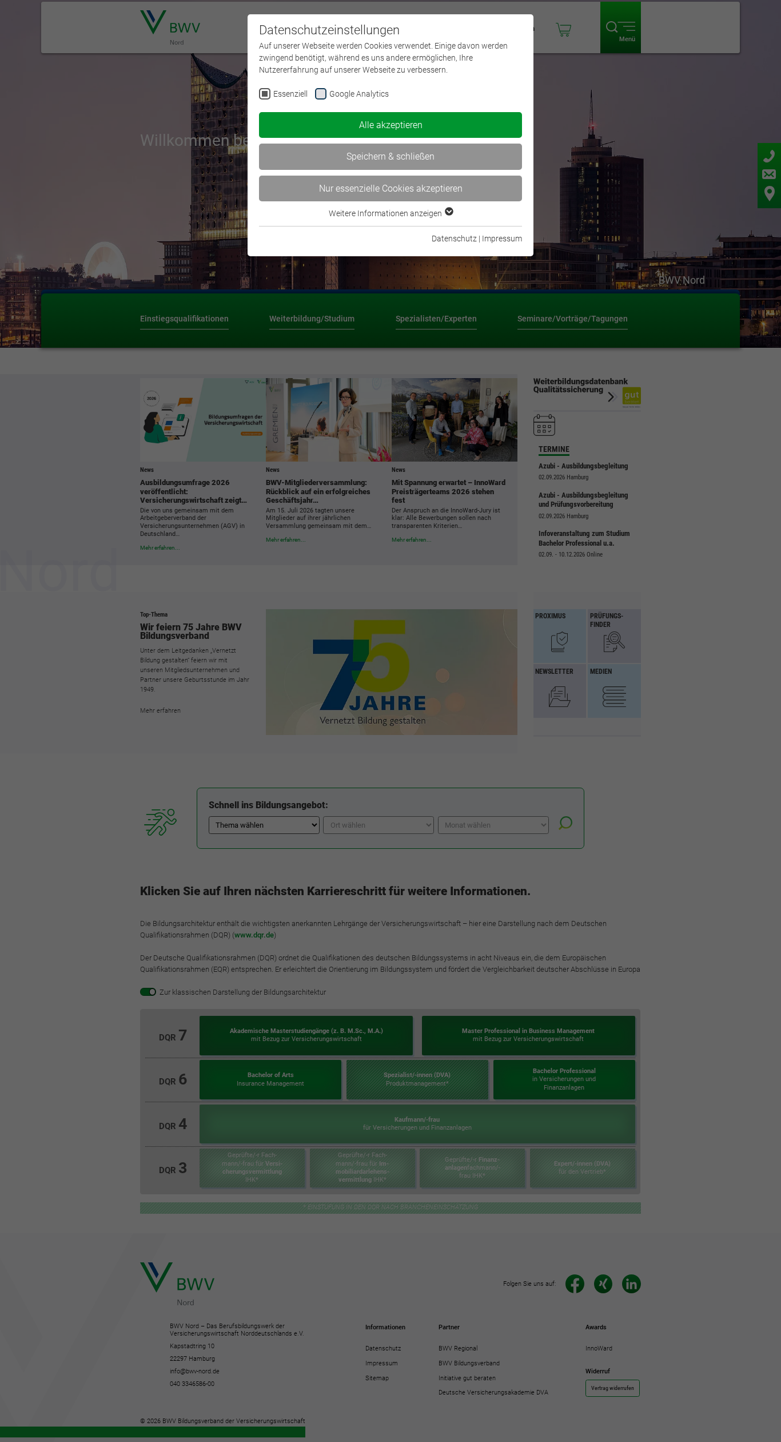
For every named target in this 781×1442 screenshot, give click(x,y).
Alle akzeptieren (391, 125)
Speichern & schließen (390, 156)
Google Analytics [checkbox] (359, 93)
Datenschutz (454, 238)
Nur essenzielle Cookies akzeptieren (391, 188)
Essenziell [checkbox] (290, 93)
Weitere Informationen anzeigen (386, 213)
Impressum (502, 238)
